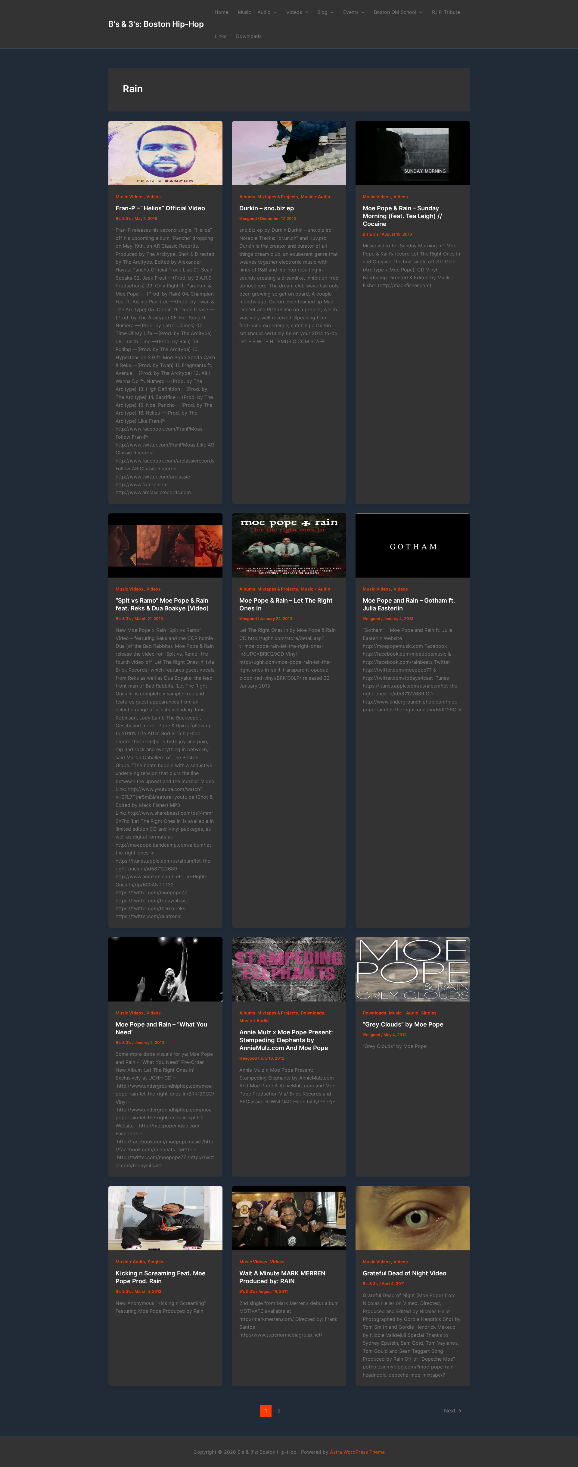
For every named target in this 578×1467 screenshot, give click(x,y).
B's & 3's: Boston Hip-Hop (156, 24)
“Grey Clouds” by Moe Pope (403, 1024)
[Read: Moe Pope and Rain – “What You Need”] (165, 969)
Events (351, 12)
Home (221, 12)
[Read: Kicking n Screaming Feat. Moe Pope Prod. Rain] (165, 1218)
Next (453, 1410)
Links (220, 36)
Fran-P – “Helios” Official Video (160, 208)
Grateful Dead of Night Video (404, 1273)
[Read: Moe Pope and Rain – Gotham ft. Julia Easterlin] (413, 545)
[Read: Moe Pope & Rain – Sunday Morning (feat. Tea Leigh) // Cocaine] (413, 153)
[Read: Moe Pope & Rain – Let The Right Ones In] (289, 545)
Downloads (249, 36)
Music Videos (130, 196)
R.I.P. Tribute (446, 12)
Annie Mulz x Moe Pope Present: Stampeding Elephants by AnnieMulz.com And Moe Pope (286, 1040)
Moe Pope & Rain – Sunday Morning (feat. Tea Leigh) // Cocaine (402, 216)
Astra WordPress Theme (357, 1452)
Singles (429, 1012)
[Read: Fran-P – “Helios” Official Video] (165, 153)
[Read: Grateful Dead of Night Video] (413, 1218)
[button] (274, 12)
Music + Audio (254, 12)
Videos (294, 12)
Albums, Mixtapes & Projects (268, 196)
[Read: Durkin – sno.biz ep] (289, 153)
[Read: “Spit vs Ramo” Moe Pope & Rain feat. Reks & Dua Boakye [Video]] (165, 545)
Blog (322, 12)
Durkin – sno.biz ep (266, 208)
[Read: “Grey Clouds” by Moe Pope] (413, 969)
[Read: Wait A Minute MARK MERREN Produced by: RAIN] (289, 1218)
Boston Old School (395, 12)
